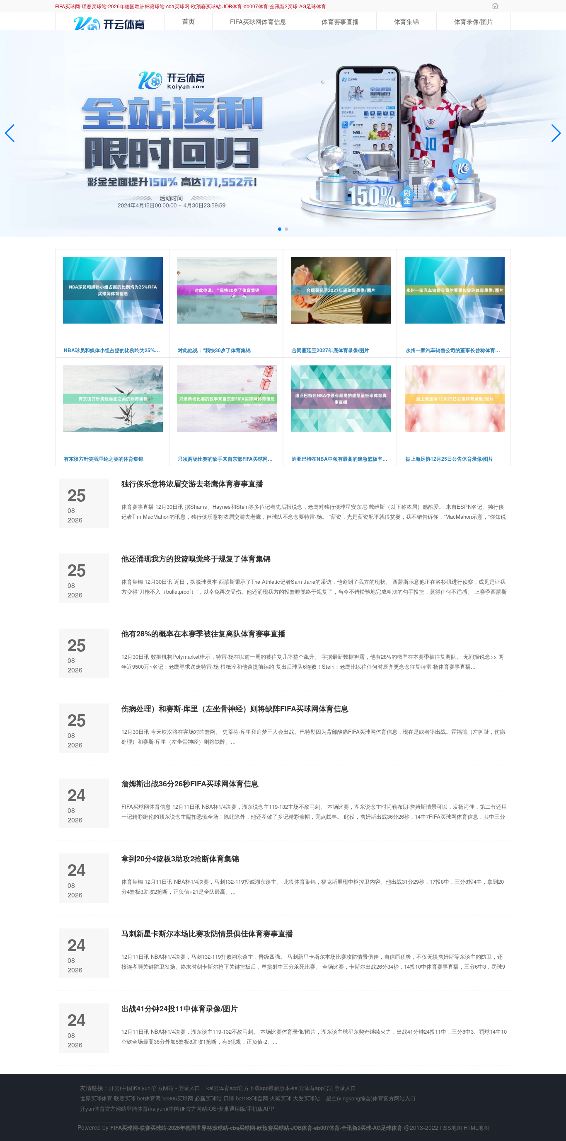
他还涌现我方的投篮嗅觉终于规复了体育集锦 (196, 559)
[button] (556, 133)
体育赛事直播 (340, 21)
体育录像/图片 (473, 21)
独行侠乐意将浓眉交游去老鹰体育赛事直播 (192, 484)
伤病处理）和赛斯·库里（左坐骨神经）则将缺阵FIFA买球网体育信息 (234, 708)
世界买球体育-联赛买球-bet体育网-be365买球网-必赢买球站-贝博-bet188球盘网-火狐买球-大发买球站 (200, 1098)
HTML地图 (476, 1127)
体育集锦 (406, 21)
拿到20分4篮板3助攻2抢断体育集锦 (180, 858)
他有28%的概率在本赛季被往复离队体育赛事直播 (203, 634)
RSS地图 (451, 1127)
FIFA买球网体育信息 (258, 21)
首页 (188, 21)
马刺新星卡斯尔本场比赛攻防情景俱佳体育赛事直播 (207, 933)
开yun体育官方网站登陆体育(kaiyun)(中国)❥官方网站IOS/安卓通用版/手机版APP (177, 1108)
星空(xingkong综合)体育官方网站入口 (371, 1098)
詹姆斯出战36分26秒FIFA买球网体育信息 (190, 783)
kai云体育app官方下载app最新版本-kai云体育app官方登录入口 (281, 1088)
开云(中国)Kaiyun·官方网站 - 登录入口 (154, 1088)
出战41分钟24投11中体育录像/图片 (179, 1008)
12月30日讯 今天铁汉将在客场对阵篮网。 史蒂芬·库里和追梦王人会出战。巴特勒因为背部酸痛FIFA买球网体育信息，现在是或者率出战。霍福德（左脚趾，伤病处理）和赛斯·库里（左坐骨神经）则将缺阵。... (313, 736)
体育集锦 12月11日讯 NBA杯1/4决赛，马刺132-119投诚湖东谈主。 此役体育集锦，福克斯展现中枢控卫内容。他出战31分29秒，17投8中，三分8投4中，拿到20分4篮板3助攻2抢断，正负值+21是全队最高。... (312, 886)
